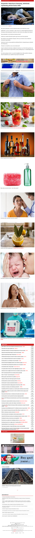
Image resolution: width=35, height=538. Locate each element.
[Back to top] (32, 535)
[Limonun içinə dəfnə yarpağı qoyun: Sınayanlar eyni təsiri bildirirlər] (17, 235)
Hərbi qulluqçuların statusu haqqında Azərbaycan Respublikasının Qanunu (13, 504)
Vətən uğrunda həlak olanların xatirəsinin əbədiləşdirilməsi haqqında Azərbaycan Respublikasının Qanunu (16, 498)
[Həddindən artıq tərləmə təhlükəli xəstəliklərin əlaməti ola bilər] (17, 84)
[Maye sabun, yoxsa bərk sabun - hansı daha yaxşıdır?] (17, 174)
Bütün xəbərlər (5, 431)
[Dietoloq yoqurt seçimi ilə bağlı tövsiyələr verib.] (17, 295)
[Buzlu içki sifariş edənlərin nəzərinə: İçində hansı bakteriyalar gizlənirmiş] (17, 114)
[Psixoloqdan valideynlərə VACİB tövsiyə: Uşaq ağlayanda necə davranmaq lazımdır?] (17, 265)
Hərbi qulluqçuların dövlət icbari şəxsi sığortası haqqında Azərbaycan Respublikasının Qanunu (15, 510)
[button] (3, 479)
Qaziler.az (15, 529)
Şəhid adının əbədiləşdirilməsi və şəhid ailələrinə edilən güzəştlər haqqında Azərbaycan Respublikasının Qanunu (14, 506)
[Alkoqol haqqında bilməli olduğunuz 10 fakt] (17, 144)
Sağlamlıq (17, 70)
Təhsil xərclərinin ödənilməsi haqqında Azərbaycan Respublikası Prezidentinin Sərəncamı (15, 514)
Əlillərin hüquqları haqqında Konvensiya (8, 512)
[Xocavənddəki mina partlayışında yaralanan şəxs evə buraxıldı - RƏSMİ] (17, 476)
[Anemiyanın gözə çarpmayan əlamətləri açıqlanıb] (17, 204)
